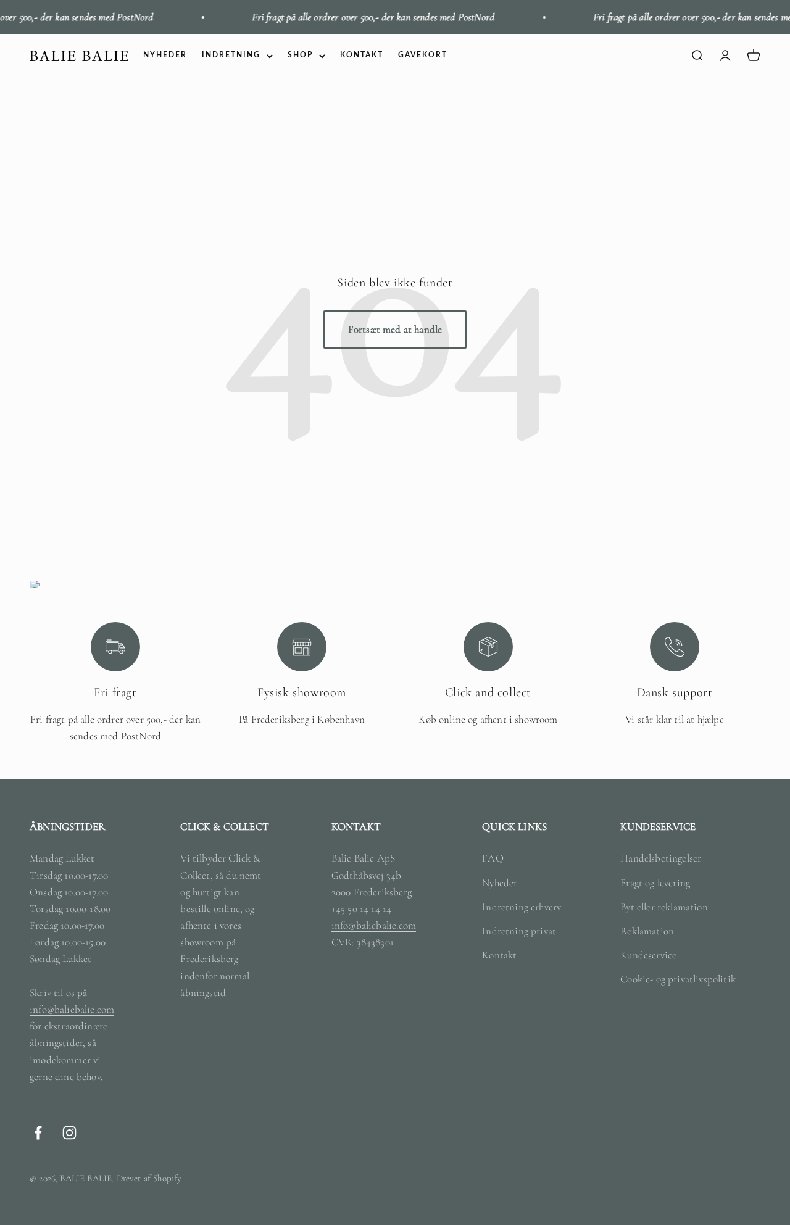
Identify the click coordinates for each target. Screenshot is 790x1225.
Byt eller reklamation (664, 906)
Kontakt (499, 955)
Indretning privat (519, 930)
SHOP (300, 55)
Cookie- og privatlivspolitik (678, 979)
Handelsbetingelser (660, 858)
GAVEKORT (422, 55)
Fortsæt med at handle (395, 329)
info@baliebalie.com (72, 1009)
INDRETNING (231, 55)
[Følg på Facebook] (38, 1132)
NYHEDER (165, 55)
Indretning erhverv (521, 906)
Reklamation (647, 930)
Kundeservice (648, 955)
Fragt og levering (655, 882)
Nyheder (499, 882)
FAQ (493, 858)
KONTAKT (361, 55)
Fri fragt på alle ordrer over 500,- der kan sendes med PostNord (359, 16)
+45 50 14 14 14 (361, 908)
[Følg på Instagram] (69, 1132)
